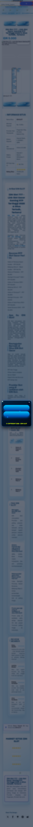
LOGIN (16, 408)
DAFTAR (16, 414)
